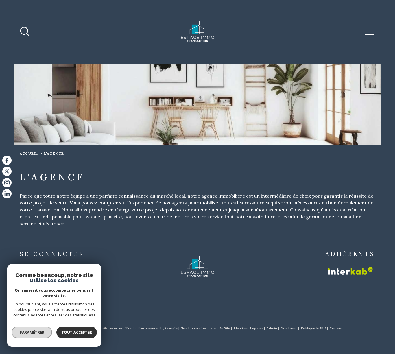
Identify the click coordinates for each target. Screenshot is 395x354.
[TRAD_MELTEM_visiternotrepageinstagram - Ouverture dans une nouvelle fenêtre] (7, 182)
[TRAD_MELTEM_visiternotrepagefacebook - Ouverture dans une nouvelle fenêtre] (7, 160)
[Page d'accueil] (197, 32)
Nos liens (288, 328)
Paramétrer (32, 332)
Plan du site (220, 328)
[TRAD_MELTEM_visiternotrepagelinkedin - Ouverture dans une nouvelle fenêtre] (7, 193)
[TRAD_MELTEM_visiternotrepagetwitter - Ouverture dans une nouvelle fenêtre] (7, 171)
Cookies (336, 328)
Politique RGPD (313, 328)
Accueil (29, 153)
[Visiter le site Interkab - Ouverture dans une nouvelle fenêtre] (350, 271)
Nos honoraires (193, 328)
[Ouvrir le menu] (370, 32)
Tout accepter (76, 332)
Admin (272, 328)
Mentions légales (248, 328)
